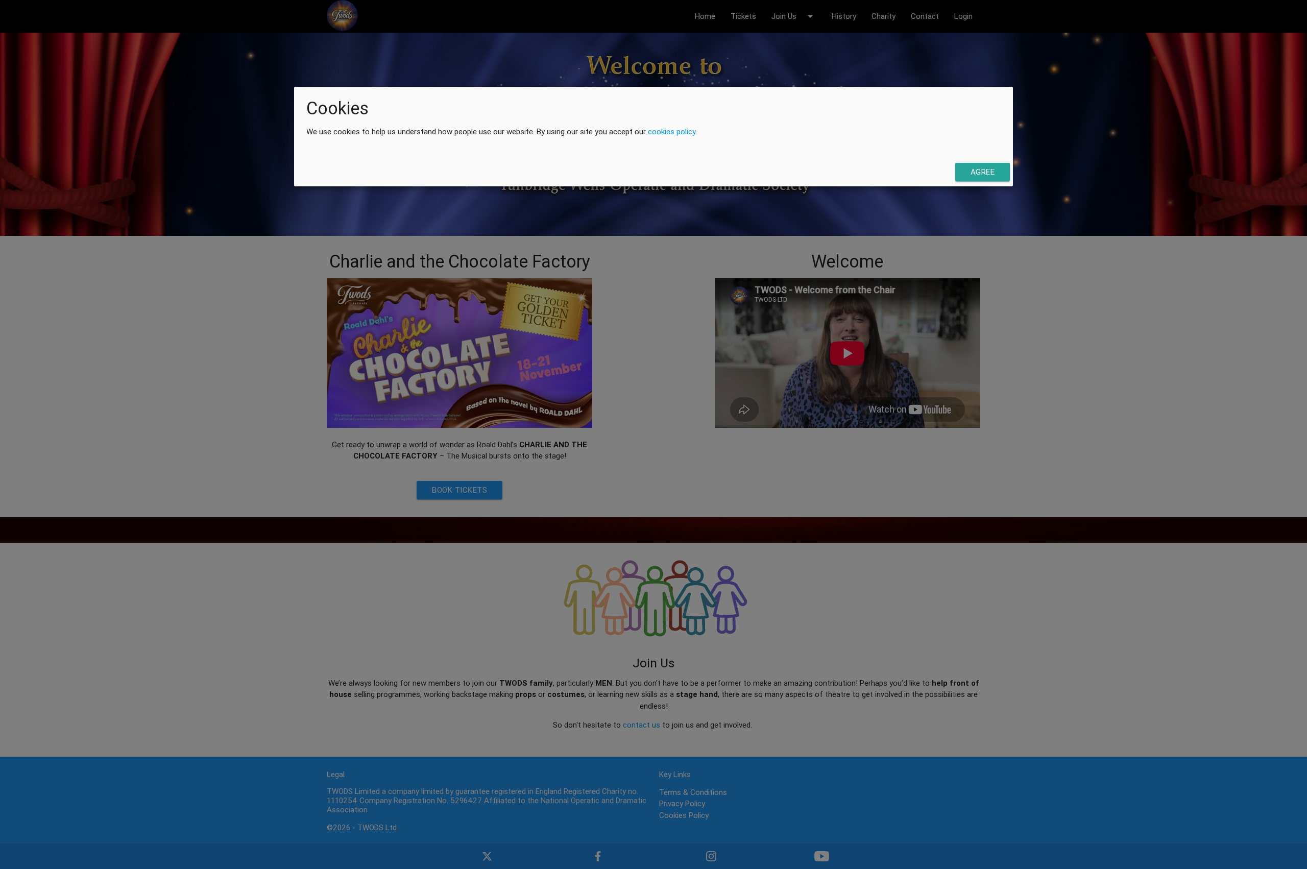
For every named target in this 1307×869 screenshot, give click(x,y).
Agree (983, 171)
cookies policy (671, 131)
